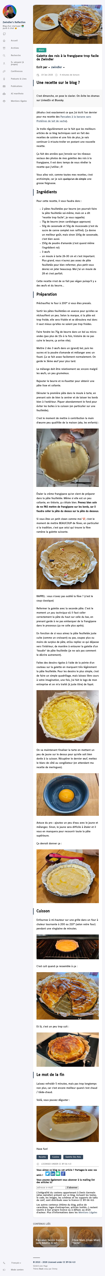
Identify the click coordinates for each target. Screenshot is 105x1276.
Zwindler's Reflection (14, 22)
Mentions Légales (87, 1212)
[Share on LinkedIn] (53, 1175)
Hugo (45, 1266)
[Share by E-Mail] (58, 1175)
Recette (42, 1157)
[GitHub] (4, 35)
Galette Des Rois (73, 1157)
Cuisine (55, 1157)
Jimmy (54, 1269)
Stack (41, 1269)
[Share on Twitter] (48, 1175)
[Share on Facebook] (63, 1175)
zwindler (56, 67)
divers (41, 50)
